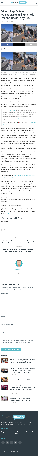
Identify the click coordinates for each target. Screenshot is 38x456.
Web (2, 332)
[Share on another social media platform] (31, 44)
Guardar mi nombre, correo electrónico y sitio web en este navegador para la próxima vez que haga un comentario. (19, 342)
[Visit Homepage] (19, 2)
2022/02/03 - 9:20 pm (7, 22)
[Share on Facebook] (7, 44)
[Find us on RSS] (20, 442)
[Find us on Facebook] (3, 442)
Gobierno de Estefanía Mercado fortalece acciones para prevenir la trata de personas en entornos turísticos (22, 370)
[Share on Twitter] (19, 44)
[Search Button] (36, 2)
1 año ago (13, 402)
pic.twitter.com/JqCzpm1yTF (17, 119)
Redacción (19, 269)
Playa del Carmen (10, 8)
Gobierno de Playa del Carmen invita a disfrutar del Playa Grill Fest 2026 (21, 379)
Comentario (5, 293)
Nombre (4, 316)
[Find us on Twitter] (7, 442)
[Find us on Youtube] (15, 442)
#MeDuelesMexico (9, 110)
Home (2, 8)
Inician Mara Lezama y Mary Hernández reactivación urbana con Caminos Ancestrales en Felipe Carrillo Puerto (22, 398)
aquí (8, 214)
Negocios (4, 432)
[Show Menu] (2, 2)
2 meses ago (14, 365)
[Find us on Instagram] (11, 442)
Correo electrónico (7, 324)
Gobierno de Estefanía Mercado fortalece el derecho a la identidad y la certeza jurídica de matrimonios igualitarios (22, 360)
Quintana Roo (30, 432)
